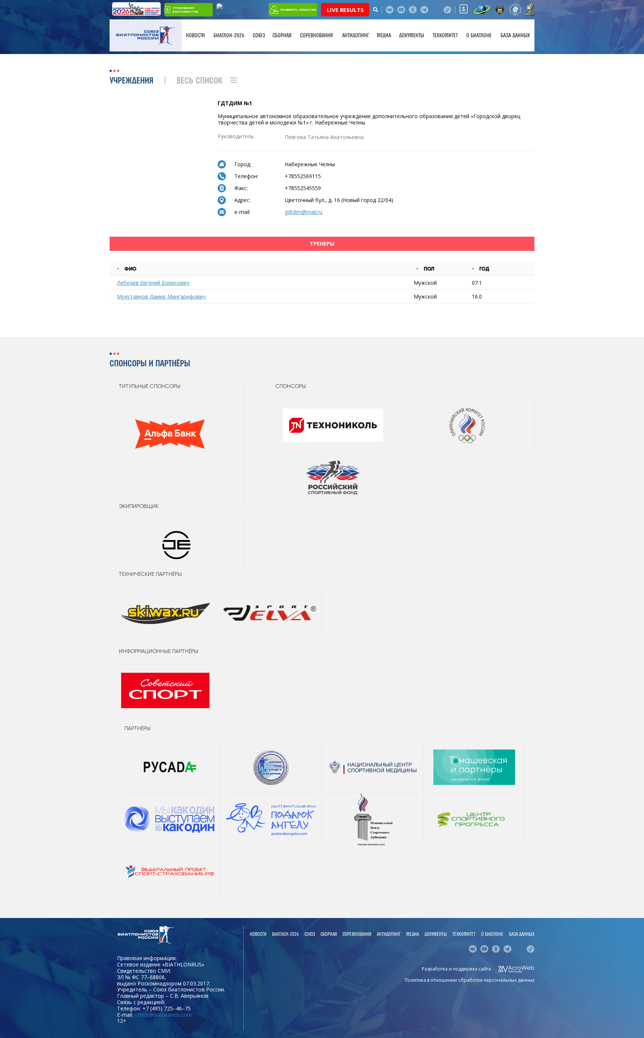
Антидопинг (355, 35)
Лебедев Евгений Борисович (153, 282)
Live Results (345, 9)
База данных (515, 35)
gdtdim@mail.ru (303, 211)
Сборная (281, 35)
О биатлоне (479, 35)
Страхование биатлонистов (185, 9)
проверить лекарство (298, 10)
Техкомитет (445, 35)
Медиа (384, 35)
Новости (195, 35)
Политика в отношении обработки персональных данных (469, 980)
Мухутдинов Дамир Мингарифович (161, 296)
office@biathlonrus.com (163, 1014)
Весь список (199, 81)
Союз (259, 35)
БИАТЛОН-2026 (229, 35)
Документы (411, 35)
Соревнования (316, 35)
